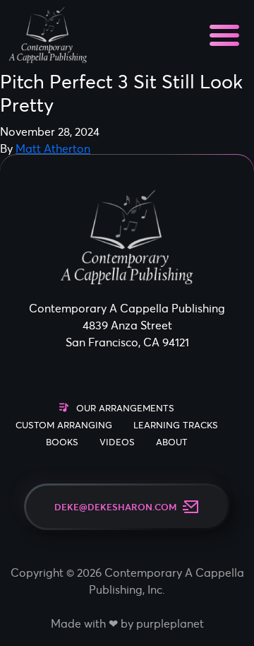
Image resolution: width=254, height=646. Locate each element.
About (172, 442)
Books (62, 442)
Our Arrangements (125, 408)
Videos (117, 442)
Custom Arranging (64, 425)
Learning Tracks (175, 425)
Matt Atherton (53, 148)
